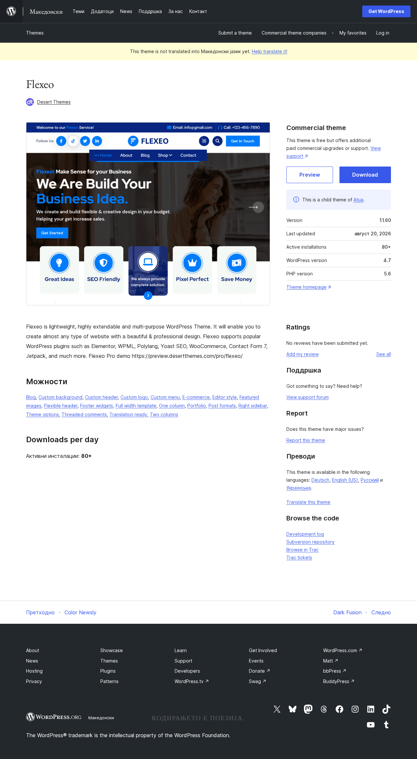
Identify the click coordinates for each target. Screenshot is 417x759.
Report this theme (305, 440)
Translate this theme (308, 502)
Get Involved (263, 650)
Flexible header (61, 405)
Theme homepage (306, 287)
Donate (259, 671)
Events (256, 661)
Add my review (302, 354)
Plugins (108, 671)
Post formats (222, 405)
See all (383, 354)
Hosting (34, 671)
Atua (358, 199)
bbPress (335, 671)
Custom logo (134, 397)
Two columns (164, 414)
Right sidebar (252, 405)
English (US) (345, 480)
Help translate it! (269, 51)
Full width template (136, 405)
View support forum (307, 397)
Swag (257, 681)
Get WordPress (386, 11)
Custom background (60, 397)
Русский (370, 480)
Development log (305, 534)
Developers (187, 671)
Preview (309, 174)
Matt (330, 661)
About (32, 650)
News (32, 661)
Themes (35, 33)
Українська (298, 487)
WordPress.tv (192, 681)
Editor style (224, 397)
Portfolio (196, 405)
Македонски (101, 717)
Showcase (111, 650)
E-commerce (196, 397)
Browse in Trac (302, 549)
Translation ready (128, 414)
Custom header (101, 397)
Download (365, 174)
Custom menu (165, 397)
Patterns (109, 681)
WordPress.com (343, 650)
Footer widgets (96, 405)
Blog (31, 397)
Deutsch (320, 480)
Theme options (42, 414)
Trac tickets (299, 557)
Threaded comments (84, 414)
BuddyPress (339, 681)
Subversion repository (310, 542)
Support (183, 661)
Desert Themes (54, 102)
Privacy (34, 681)
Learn (181, 650)
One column (172, 405)
